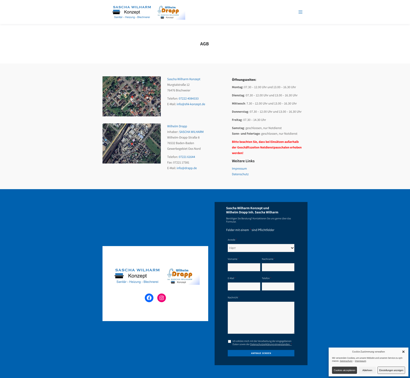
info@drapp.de (187, 168)
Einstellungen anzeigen (391, 370)
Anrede (232, 239)
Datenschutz (346, 361)
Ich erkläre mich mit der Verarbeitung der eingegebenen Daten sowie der (262, 343)
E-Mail (232, 278)
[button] (403, 351)
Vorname (233, 259)
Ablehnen (367, 370)
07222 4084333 (189, 98)
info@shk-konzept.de (191, 104)
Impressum (360, 361)
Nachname (268, 259)
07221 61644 (187, 157)
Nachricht (233, 297)
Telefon (266, 278)
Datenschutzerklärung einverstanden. (271, 344)
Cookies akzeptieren (344, 370)
